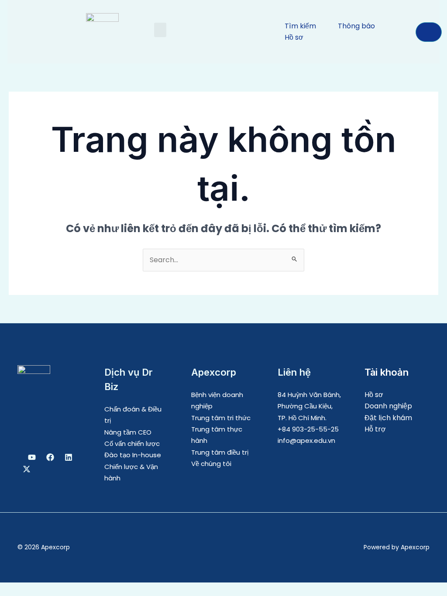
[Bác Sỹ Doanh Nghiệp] (32, 457)
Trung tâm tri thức (221, 417)
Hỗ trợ (375, 429)
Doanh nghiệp (388, 406)
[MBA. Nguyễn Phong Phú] (68, 457)
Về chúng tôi (211, 463)
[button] (160, 30)
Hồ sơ (373, 395)
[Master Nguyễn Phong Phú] (27, 469)
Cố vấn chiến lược (132, 443)
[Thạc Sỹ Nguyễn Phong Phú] (50, 457)
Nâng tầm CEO (127, 432)
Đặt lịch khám (388, 418)
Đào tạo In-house (132, 454)
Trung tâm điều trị (219, 452)
